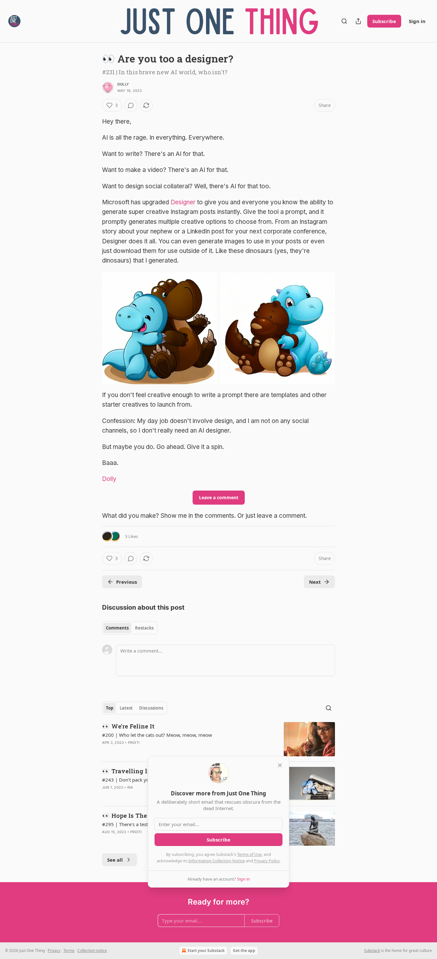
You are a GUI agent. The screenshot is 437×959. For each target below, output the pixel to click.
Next (315, 582)
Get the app (244, 950)
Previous (126, 582)
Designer (183, 202)
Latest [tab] (126, 708)
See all (115, 860)
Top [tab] (109, 708)
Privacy (54, 950)
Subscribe (384, 21)
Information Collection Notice (216, 861)
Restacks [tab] (144, 628)
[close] (280, 765)
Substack (372, 950)
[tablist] (129, 628)
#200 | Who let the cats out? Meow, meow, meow (157, 735)
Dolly (123, 84)
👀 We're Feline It (128, 726)
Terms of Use (249, 854)
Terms (69, 950)
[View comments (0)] (130, 105)
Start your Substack (206, 950)
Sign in (417, 21)
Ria (130, 787)
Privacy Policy (267, 861)
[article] (218, 739)
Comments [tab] (117, 628)
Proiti (133, 742)
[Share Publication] (358, 21)
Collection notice (92, 950)
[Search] (344, 21)
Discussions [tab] (151, 708)
